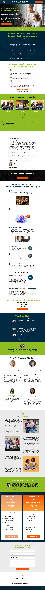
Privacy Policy (11, 588)
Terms (16, 588)
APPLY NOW (39, 2)
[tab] (22, 578)
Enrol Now (22, 89)
